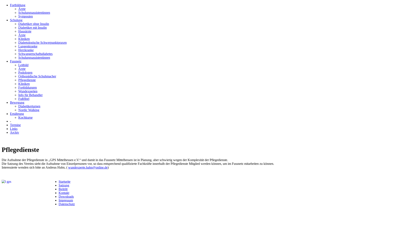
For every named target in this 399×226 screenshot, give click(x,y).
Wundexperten (27, 91)
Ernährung (17, 113)
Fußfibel (23, 99)
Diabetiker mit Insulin (32, 27)
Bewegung (17, 102)
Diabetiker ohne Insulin (33, 24)
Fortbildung (17, 5)
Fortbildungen (27, 87)
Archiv (14, 132)
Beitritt (63, 189)
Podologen (25, 72)
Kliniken (24, 39)
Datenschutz (67, 204)
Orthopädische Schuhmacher (37, 76)
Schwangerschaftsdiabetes (35, 54)
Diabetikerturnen (29, 106)
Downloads (66, 196)
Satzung (64, 185)
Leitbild (23, 65)
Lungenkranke (27, 46)
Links (13, 128)
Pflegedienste (27, 80)
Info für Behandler (30, 95)
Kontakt (64, 193)
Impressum (66, 200)
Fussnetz (15, 61)
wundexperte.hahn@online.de (88, 167)
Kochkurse (25, 117)
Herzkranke (26, 50)
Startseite (64, 181)
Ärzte (22, 9)
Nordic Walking (28, 110)
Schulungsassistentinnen (34, 12)
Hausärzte (24, 31)
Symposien (25, 16)
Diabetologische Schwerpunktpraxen (42, 42)
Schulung (16, 20)
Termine (15, 125)
